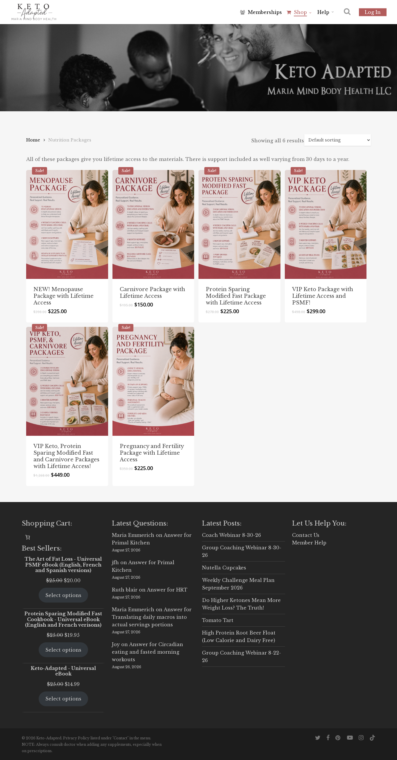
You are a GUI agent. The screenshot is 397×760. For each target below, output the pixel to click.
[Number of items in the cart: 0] (27, 537)
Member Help (309, 543)
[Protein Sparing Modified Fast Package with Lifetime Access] (239, 224)
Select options (63, 595)
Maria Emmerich (133, 535)
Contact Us (305, 535)
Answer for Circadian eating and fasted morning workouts (147, 651)
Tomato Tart (217, 620)
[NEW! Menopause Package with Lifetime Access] (67, 224)
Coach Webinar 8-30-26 (231, 535)
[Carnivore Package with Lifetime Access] (153, 224)
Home (33, 140)
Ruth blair (124, 590)
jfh (115, 562)
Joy (116, 644)
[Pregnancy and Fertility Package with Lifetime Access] (153, 381)
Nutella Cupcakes (224, 568)
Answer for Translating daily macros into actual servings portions (152, 617)
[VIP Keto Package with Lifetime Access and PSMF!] (326, 224)
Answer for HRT (167, 590)
